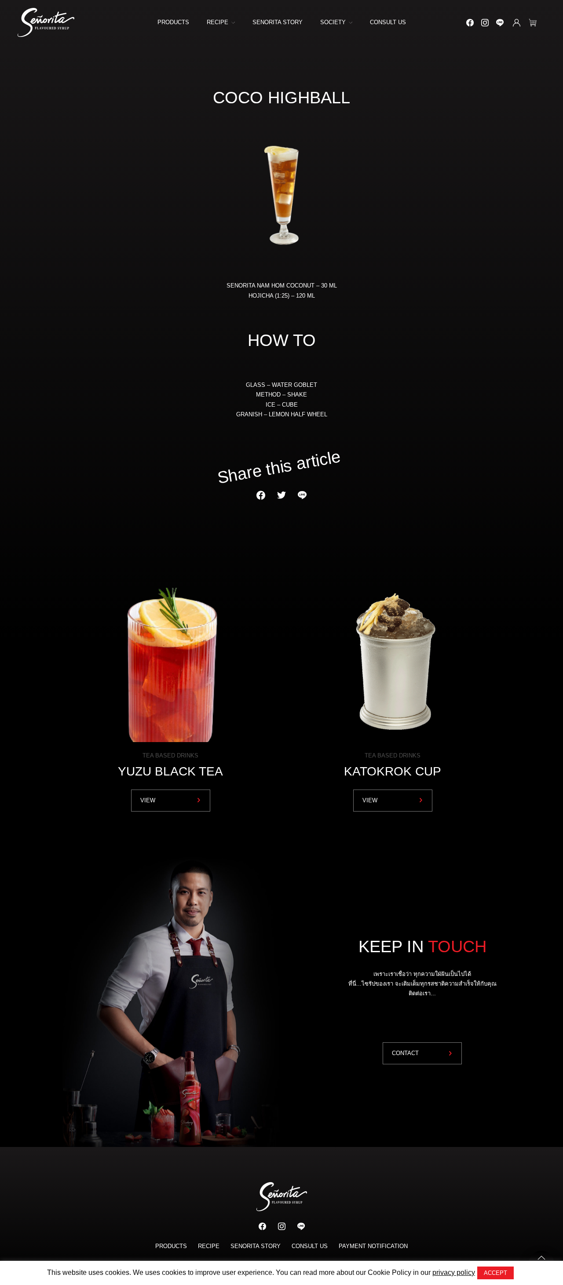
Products (173, 22)
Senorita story (277, 22)
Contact (405, 1053)
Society (333, 22)
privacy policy (453, 1272)
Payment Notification (373, 1246)
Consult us (388, 22)
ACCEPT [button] (495, 1273)
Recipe (217, 22)
